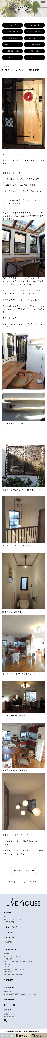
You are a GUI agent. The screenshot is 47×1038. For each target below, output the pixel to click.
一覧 (23, 882)
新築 (5, 916)
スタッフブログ (10, 927)
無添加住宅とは (10, 987)
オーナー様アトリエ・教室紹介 (13, 974)
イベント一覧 (9, 1005)
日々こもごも (34, 57)
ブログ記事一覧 (34, 25)
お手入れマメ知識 (34, 44)
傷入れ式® (12, 38)
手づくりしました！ (12, 57)
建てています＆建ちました (12, 31)
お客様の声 (8, 980)
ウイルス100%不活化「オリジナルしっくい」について (20, 994)
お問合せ (7, 1010)
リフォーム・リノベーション (12, 919)
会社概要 (6, 953)
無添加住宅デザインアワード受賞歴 (14, 969)
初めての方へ (9, 938)
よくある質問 (8, 942)
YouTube (8, 932)
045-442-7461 (10, 1017)
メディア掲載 (8, 972)
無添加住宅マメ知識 (12, 51)
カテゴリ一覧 (12, 25)
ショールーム (8, 967)
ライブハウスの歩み (10, 922)
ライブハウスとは (11, 949)
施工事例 (7, 912)
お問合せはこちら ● (23, 870)
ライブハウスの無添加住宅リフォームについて (18, 961)
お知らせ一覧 (9, 999)
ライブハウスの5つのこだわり (13, 956)
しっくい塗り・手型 (34, 38)
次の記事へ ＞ (35, 882)
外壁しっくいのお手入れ (12, 44)
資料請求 (6, 1014)
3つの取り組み (8, 959)
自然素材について (9, 991)
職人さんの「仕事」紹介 (34, 31)
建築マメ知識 (34, 51)
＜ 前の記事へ (12, 882)
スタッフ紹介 (8, 964)
